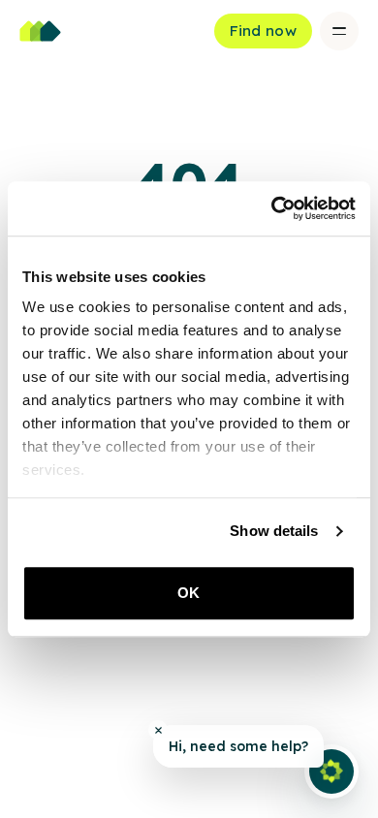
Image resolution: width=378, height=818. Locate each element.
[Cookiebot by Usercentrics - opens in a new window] (272, 208)
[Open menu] (339, 31)
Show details (274, 530)
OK (188, 592)
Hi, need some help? (238, 746)
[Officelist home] (40, 31)
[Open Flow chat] (331, 771)
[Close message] (158, 729)
